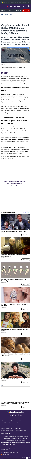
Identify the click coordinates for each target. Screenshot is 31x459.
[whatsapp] (21, 416)
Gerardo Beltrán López (12, 70)
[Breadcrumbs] (3, 14)
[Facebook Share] (7, 73)
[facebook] (18, 416)
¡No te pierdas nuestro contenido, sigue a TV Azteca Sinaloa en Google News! (15, 184)
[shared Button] (5, 73)
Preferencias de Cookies (17, 436)
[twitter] (10, 416)
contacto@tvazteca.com (20, 430)
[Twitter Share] (2, 73)
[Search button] (29, 6)
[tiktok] (16, 416)
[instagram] (13, 416)
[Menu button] (1, 6)
